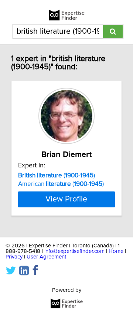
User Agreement (46, 257)
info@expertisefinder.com (74, 251)
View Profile (66, 199)
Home (116, 251)
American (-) (61, 184)
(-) (56, 175)
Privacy (14, 257)
